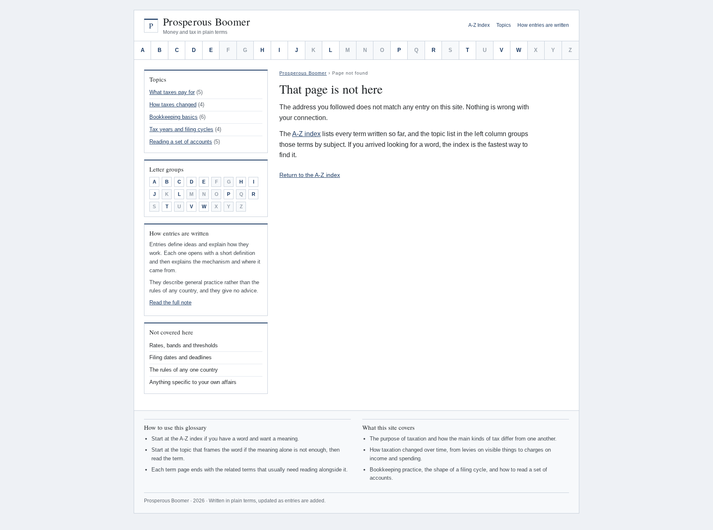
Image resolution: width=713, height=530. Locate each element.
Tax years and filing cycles (181, 129)
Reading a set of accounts (180, 142)
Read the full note (170, 302)
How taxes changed (172, 104)
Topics (503, 25)
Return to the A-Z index (309, 175)
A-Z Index (479, 25)
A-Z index (306, 133)
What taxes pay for (172, 92)
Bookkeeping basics (173, 117)
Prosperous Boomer (206, 21)
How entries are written (543, 25)
